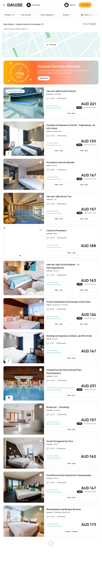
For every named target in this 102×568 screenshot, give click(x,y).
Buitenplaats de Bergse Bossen (51, 521)
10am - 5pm (84, 185)
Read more (44, 78)
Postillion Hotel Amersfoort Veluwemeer (51, 487)
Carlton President (51, 242)
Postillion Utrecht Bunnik (51, 174)
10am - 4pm (71, 253)
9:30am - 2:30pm (71, 531)
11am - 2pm (84, 219)
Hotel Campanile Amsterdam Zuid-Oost (51, 313)
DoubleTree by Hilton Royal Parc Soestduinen (51, 383)
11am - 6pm (71, 113)
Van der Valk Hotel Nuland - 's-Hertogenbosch (51, 278)
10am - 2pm (84, 290)
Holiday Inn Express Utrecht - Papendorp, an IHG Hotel (51, 139)
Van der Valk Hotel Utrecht (51, 103)
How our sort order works (14, 29)
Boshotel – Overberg (51, 419)
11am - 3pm (84, 151)
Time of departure (47, 15)
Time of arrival (25, 15)
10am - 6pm (71, 463)
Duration (66, 15)
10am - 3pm (59, 151)
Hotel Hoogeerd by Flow (51, 453)
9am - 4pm (71, 395)
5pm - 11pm (84, 324)
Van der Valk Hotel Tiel (51, 208)
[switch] (87, 15)
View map (52, 45)
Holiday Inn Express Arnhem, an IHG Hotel (51, 347)
